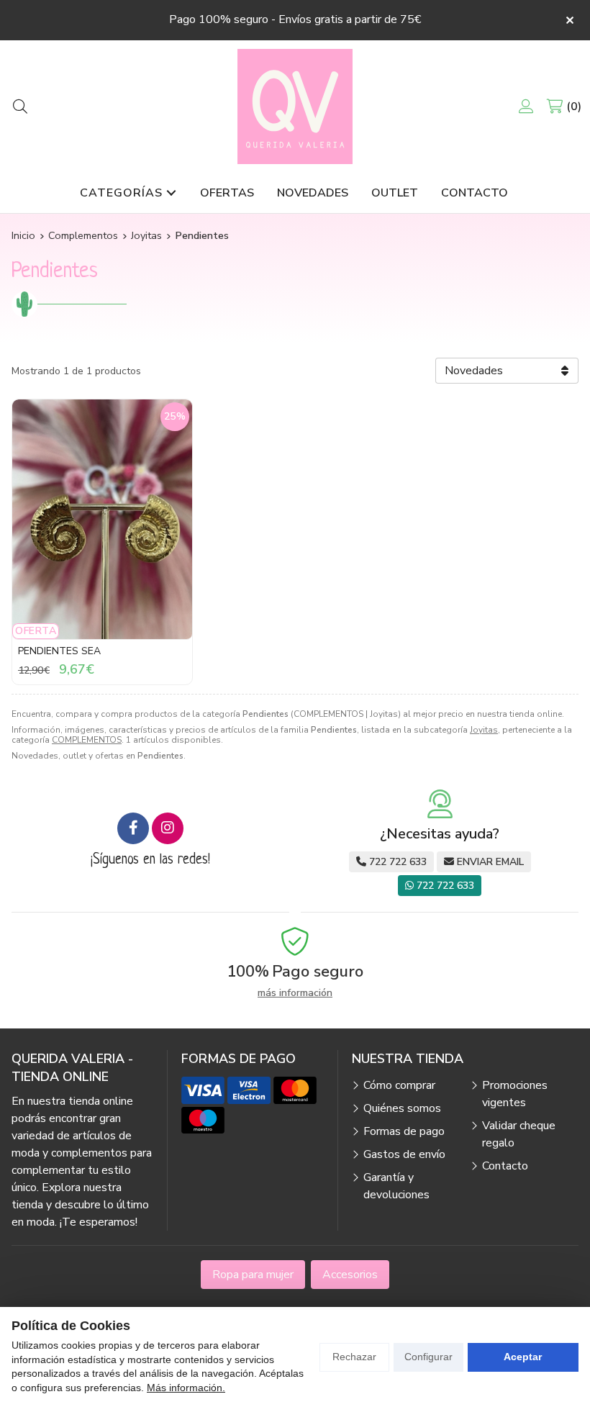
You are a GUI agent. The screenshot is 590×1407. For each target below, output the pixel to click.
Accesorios (350, 1274)
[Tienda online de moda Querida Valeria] (295, 106)
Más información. (186, 1387)
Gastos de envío (404, 1154)
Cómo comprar (399, 1085)
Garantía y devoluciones (396, 1186)
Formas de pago (404, 1131)
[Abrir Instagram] (167, 828)
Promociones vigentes (515, 1093)
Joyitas (484, 730)
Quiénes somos (402, 1108)
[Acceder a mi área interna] (525, 106)
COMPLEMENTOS (87, 740)
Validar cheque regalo (518, 1134)
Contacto (505, 1166)
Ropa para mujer (253, 1274)
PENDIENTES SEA (59, 651)
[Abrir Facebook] (133, 828)
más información (295, 993)
